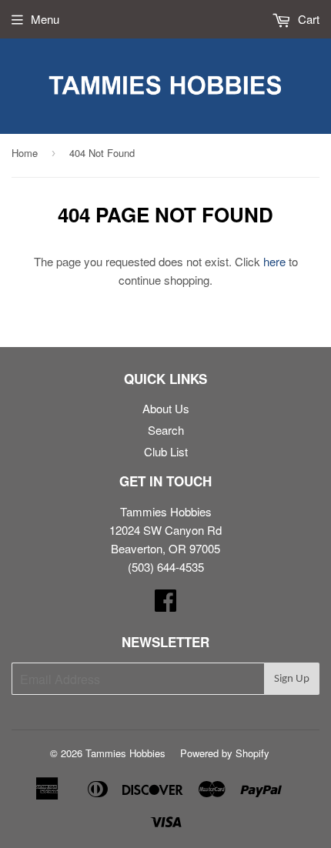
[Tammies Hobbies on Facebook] (165, 604)
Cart (307, 19)
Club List (166, 451)
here (274, 261)
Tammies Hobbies (125, 753)
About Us (165, 408)
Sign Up (291, 679)
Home (25, 152)
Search (166, 430)
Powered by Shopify (224, 753)
